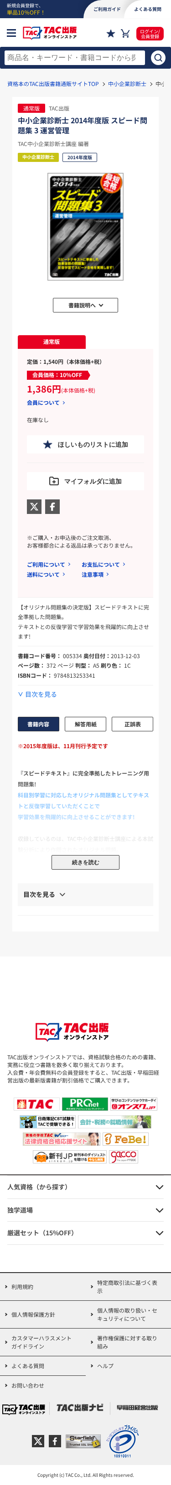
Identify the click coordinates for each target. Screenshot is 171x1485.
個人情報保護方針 (33, 1314)
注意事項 (93, 574)
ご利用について (46, 564)
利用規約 (22, 1286)
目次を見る (41, 694)
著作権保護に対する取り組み (127, 1342)
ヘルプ (105, 1365)
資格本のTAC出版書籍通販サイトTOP (53, 83)
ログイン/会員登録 (150, 34)
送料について (43, 574)
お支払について (101, 564)
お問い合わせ (27, 1385)
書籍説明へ (82, 305)
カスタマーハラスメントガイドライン (41, 1342)
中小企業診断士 (127, 83)
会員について (43, 402)
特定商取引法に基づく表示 (127, 1286)
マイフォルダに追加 (93, 481)
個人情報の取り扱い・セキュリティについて (127, 1314)
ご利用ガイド (107, 8)
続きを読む (85, 862)
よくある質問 (27, 1365)
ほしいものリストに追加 (93, 444)
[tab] (52, 342)
